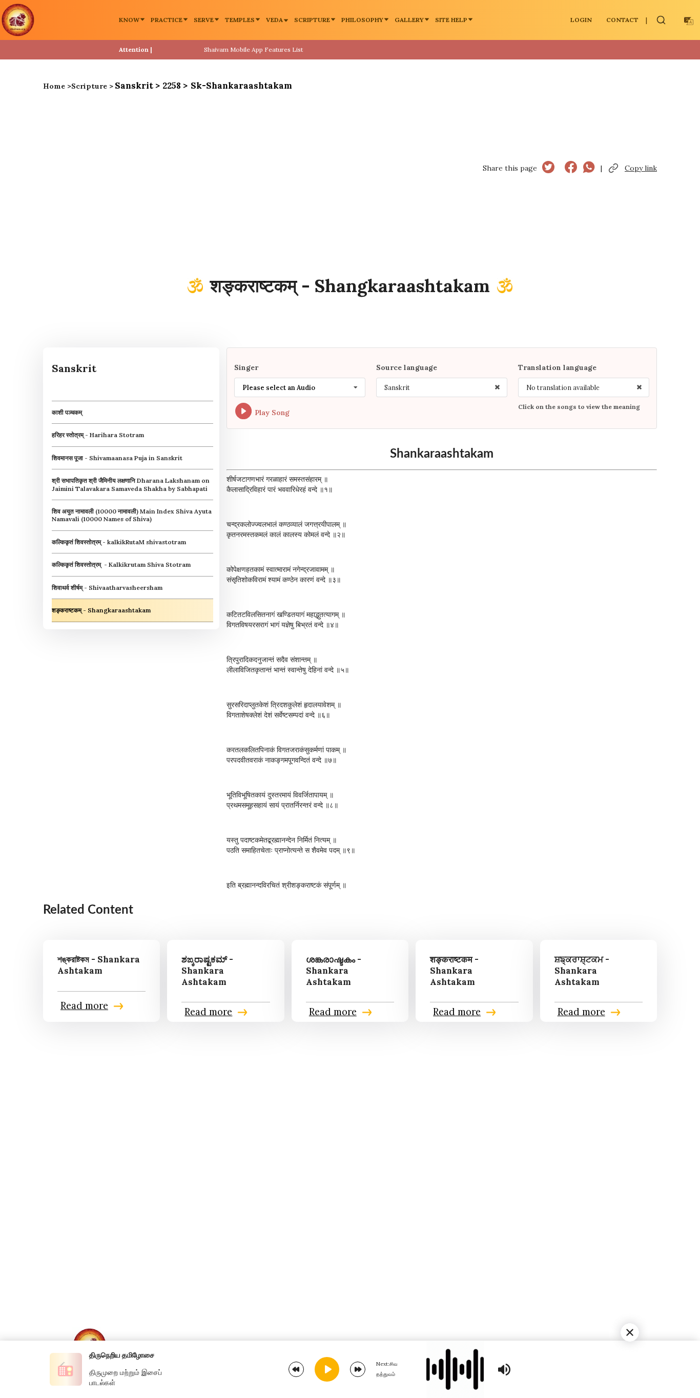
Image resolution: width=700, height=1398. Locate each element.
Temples (240, 20)
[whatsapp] (588, 168)
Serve (204, 20)
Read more (84, 1006)
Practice (166, 20)
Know (129, 20)
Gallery (409, 20)
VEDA (274, 20)
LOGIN (581, 20)
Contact (622, 20)
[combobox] (299, 387)
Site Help (451, 20)
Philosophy (362, 20)
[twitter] (548, 168)
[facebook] (571, 168)
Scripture (312, 20)
